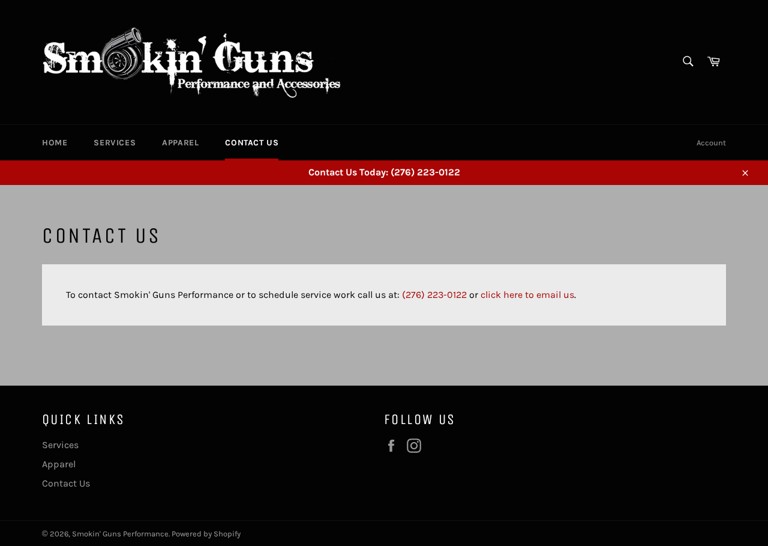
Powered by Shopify (206, 533)
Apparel (180, 143)
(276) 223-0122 (434, 294)
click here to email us (527, 294)
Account (711, 142)
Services (115, 143)
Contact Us (251, 143)
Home (54, 143)
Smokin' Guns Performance (120, 533)
